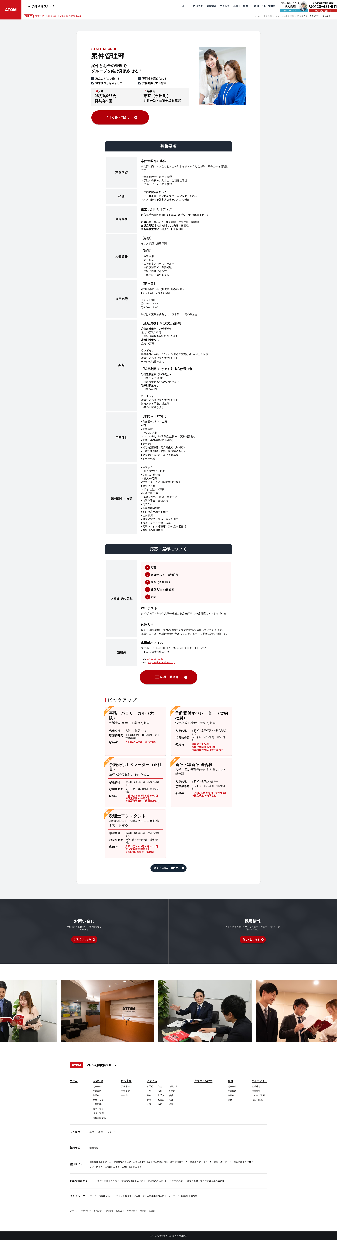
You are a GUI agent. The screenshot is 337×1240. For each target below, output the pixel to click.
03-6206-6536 (155, 658)
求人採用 (268, 16)
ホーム (257, 16)
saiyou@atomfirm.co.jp (161, 662)
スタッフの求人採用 (284, 16)
